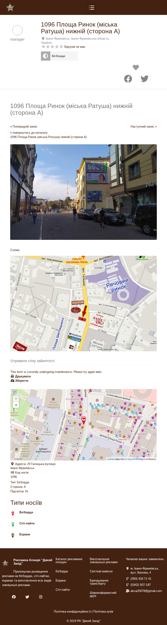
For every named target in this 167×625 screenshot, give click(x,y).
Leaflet (110, 458)
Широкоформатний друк (103, 594)
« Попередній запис (23, 126)
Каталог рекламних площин (69, 560)
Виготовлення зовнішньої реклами (104, 560)
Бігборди (58, 56)
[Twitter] (27, 596)
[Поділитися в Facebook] (128, 79)
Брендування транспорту (99, 582)
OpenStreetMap (135, 458)
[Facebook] (13, 596)
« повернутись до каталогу (29, 132)
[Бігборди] (45, 56)
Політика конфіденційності (72, 611)
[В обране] (137, 68)
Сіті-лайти (63, 589)
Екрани (61, 580)
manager (17, 39)
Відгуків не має (74, 46)
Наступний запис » (144, 126)
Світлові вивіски (101, 571)
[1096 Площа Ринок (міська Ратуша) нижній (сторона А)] (83, 420)
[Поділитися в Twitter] (145, 79)
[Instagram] (40, 596)
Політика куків (103, 611)
